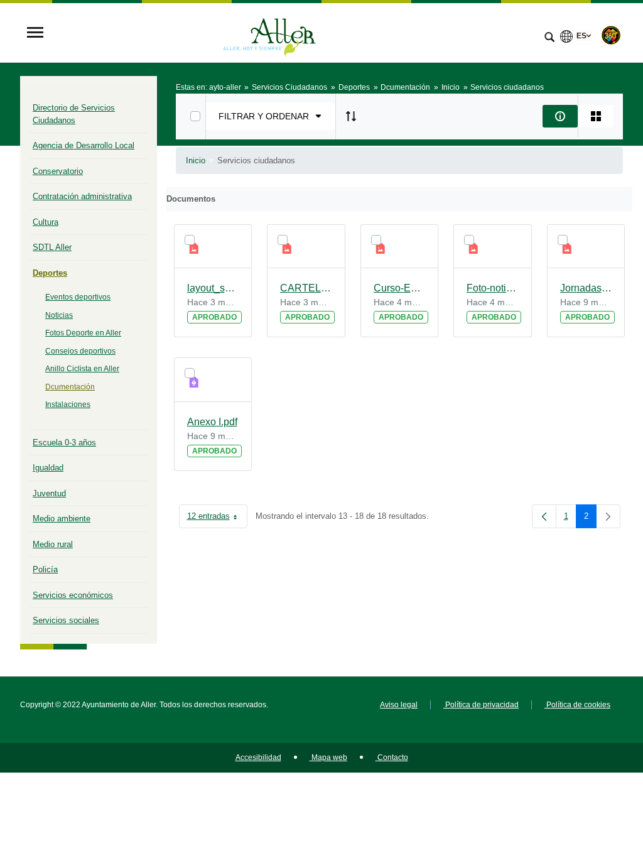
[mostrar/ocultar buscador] (549, 38)
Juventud (49, 493)
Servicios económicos (73, 595)
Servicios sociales (66, 620)
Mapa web (328, 757)
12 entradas (217, 518)
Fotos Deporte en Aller (83, 333)
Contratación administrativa (82, 196)
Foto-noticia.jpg (493, 288)
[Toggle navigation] (35, 33)
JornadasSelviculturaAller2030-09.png (586, 288)
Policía (45, 569)
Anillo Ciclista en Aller (82, 368)
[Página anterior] (544, 516)
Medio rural (53, 544)
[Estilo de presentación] (595, 116)
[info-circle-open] (560, 116)
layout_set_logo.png (213, 288)
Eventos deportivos (78, 297)
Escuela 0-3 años (64, 442)
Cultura (45, 222)
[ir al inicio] (592, 782)
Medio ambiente (61, 518)
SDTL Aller (52, 247)
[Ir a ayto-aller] (269, 33)
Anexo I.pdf (212, 421)
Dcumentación (70, 387)
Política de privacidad (481, 704)
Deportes (50, 273)
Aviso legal (399, 704)
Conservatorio (58, 171)
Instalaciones (67, 404)
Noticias (59, 315)
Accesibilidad (258, 757)
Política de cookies (577, 704)
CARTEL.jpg (306, 288)
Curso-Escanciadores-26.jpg (400, 288)
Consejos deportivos (80, 351)
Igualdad (48, 467)
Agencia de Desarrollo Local (83, 145)
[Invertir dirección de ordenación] (351, 116)
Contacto (392, 757)
